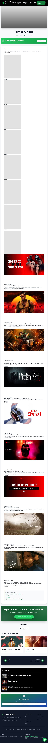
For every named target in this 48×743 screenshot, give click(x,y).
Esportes (8, 597)
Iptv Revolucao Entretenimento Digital (14, 599)
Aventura (6, 154)
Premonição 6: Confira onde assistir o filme (13, 471)
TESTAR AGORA (24, 704)
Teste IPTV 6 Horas (25, 3)
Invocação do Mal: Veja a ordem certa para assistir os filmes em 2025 (19, 545)
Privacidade (39, 719)
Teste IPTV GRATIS (40, 2)
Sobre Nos (31, 3)
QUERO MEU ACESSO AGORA (24, 616)
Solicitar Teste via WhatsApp (32, 736)
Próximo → (24, 588)
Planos (26, 719)
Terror (5, 179)
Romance (6, 79)
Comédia (6, 104)
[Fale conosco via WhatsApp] (45, 740)
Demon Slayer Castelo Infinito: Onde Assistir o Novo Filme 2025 (18, 362)
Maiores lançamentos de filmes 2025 (12, 507)
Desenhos (6, 204)
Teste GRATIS (28, 721)
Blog (35, 2)
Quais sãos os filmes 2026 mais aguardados (13, 285)
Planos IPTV (19, 3)
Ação (5, 129)
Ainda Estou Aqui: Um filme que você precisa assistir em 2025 (17, 582)
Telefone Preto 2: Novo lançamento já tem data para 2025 (16, 398)
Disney (5, 230)
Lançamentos (7, 54)
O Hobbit (8, 595)
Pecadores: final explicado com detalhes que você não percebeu (18, 324)
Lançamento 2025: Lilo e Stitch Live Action (13, 434)
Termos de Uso (40, 716)
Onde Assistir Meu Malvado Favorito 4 (14, 594)
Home (14, 2)
